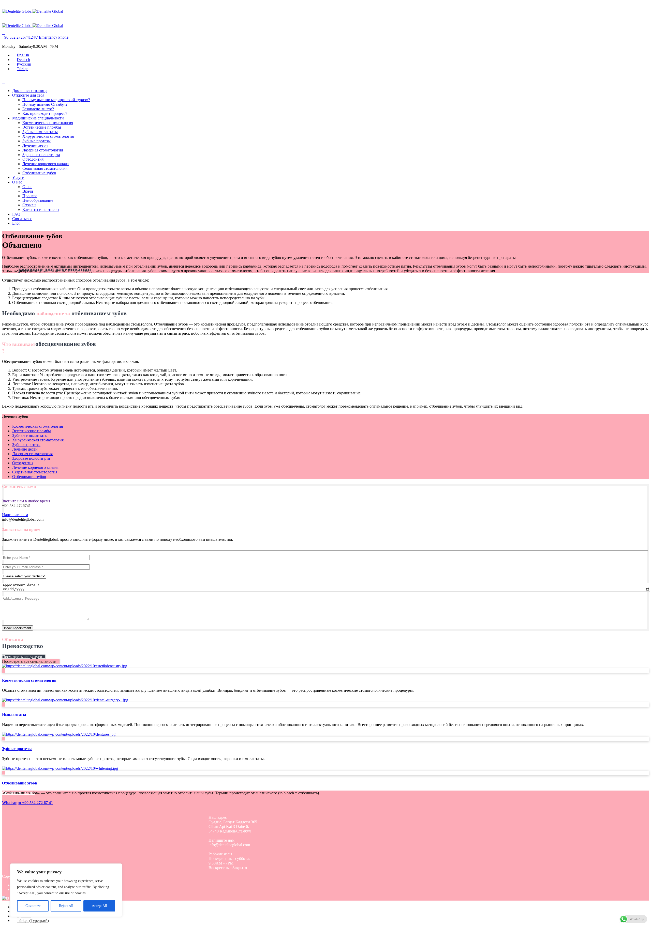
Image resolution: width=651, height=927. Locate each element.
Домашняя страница (29, 90)
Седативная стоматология (44, 168)
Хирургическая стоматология (48, 136)
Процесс (29, 196)
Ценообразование (37, 200)
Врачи (27, 191)
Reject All (66, 906)
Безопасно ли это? (38, 109)
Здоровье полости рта (41, 154)
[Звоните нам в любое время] (3, 496)
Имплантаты (14, 714)
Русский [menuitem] (24, 64)
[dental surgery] (65, 700)
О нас (17, 182)
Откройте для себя (28, 95)
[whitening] (60, 768)
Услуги (18, 177)
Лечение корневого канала (45, 164)
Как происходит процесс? (44, 113)
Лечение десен (35, 145)
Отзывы (29, 205)
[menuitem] (20, 55)
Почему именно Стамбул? (44, 104)
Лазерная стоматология (42, 150)
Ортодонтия (32, 159)
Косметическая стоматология (47, 122)
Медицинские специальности (38, 118)
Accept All (99, 906)
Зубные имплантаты (40, 132)
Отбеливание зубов (39, 173)
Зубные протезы (36, 141)
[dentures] (58, 734)
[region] (66, 890)
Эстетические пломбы (41, 127)
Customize (32, 906)
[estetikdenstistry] (64, 666)
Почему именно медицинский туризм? (56, 100)
